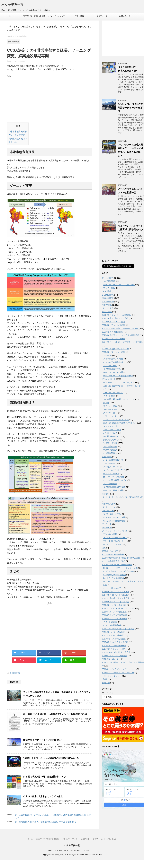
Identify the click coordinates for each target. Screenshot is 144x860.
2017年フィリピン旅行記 (113, 635)
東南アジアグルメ (111, 440)
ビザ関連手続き (110, 453)
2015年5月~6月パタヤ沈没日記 (115, 602)
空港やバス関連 (110, 450)
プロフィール (101, 16)
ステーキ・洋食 (110, 406)
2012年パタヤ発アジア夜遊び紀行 (117, 564)
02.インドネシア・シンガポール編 (118, 571)
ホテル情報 (107, 355)
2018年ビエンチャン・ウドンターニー (119, 669)
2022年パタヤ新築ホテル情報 (34, 17)
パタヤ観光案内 (109, 504)
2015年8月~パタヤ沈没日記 (114, 605)
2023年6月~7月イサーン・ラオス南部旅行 (120, 335)
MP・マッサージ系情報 (113, 477)
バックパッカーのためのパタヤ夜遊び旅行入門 (122, 497)
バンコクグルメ (110, 433)
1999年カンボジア (110, 551)
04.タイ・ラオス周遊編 (113, 578)
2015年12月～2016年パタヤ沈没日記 (118, 608)
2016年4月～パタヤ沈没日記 (114, 612)
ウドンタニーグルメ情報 (114, 517)
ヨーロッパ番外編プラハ (112, 588)
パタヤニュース (109, 507)
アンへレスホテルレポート (115, 537)
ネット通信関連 (110, 446)
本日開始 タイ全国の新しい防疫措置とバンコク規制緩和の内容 (55, 714)
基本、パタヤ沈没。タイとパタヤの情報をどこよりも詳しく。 (72, 850)
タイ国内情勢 (15, 673)
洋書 (105, 679)
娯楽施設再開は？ (18, 138)
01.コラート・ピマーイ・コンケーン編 (120, 568)
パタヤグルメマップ (57, 16)
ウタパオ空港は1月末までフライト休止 (43, 796)
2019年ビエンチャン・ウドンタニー (118, 672)
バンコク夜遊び (110, 483)
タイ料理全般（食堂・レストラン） (119, 399)
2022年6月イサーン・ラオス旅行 (116, 315)
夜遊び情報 (79, 16)
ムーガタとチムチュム (113, 392)
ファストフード (110, 426)
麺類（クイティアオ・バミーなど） (119, 382)
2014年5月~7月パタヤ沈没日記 (115, 591)
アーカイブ (107, 693)
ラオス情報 (107, 311)
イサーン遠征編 (110, 622)
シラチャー (107, 527)
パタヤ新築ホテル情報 (113, 359)
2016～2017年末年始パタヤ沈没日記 (118, 629)
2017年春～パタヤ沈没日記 (114, 639)
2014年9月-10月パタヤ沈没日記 (116, 595)
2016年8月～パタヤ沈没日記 (114, 618)
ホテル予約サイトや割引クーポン (118, 376)
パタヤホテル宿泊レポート (115, 362)
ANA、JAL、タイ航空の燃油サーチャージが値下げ (130, 107)
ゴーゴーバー (109, 463)
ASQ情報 (107, 291)
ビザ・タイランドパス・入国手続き (119, 284)
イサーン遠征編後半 (112, 625)
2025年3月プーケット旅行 (113, 352)
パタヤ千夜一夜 (12, 5)
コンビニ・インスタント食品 (116, 419)
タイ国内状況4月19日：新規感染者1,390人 (44, 776)
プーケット (107, 524)
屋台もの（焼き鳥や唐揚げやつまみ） (120, 423)
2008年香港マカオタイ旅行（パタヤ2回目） (121, 558)
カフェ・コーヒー (111, 416)
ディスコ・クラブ (111, 473)
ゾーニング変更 (17, 135)
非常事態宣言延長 (18, 131)
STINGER (98, 855)
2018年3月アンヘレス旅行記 (114, 656)
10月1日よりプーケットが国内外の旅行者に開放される (51, 758)
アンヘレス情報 (110, 534)
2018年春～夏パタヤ (111, 659)
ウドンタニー (108, 510)
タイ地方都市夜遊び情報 (114, 487)
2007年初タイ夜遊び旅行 (113, 554)
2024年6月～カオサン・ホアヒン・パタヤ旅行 (122, 342)
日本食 (106, 403)
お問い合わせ (124, 16)
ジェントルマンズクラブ (114, 470)
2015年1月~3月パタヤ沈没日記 (115, 598)
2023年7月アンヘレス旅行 (113, 338)
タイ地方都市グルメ (112, 436)
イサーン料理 (109, 396)
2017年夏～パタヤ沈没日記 (114, 645)
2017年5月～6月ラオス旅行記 (115, 642)
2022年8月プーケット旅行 (113, 322)
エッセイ (106, 494)
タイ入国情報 (108, 278)
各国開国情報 (108, 295)
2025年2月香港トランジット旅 (115, 349)
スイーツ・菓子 (110, 413)
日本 (104, 548)
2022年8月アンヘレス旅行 (113, 325)
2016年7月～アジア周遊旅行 (114, 615)
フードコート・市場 (112, 430)
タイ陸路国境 (109, 281)
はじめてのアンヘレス (113, 544)
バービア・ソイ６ (111, 467)
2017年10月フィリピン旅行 (114, 649)
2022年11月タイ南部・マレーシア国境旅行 (121, 328)
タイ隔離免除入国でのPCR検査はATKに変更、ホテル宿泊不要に (45, 822)
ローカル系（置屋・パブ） (115, 480)
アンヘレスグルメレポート (115, 541)
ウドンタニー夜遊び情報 (114, 521)
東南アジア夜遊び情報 (113, 490)
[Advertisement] (49, 97)
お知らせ (106, 683)
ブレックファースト (112, 409)
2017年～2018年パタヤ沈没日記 (116, 652)
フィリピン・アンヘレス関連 (114, 531)
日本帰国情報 (108, 298)
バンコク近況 (108, 308)
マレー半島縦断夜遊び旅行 (113, 561)
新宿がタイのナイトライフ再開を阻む (42, 740)
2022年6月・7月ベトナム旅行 (115, 318)
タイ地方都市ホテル (112, 369)
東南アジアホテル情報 (113, 372)
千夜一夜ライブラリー (112, 676)
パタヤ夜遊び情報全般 (113, 460)
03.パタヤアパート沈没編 (114, 575)
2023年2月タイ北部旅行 (112, 332)
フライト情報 (109, 288)
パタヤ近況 (107, 305)
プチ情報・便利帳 (110, 443)
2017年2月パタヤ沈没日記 (113, 632)
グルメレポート (109, 379)
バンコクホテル (110, 365)
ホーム (11, 16)
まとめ (13, 142)
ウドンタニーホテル (112, 514)
